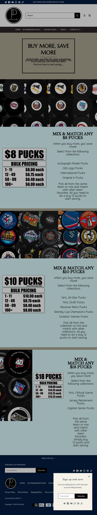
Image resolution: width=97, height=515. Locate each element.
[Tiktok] (82, 503)
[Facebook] (68, 503)
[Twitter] (65, 503)
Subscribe (81, 496)
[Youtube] (71, 503)
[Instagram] (75, 503)
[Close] (89, 476)
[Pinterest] (78, 503)
